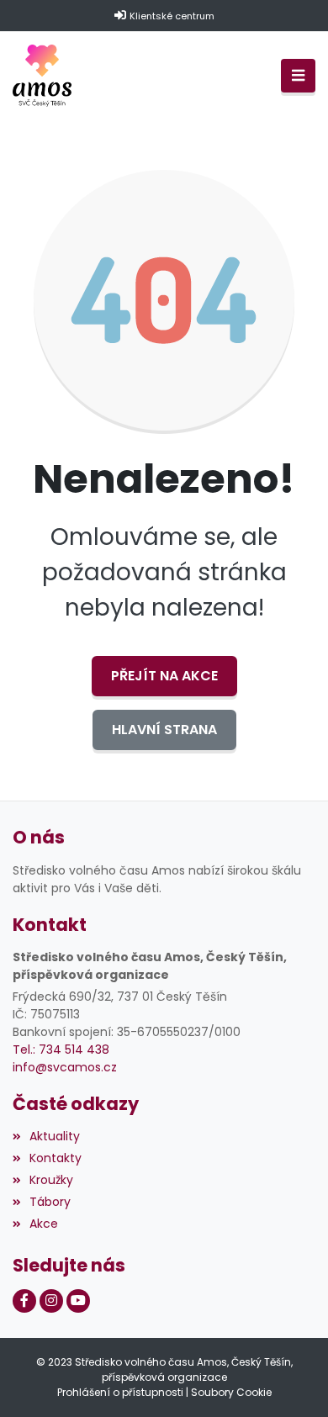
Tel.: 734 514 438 (61, 1049)
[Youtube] (78, 1301)
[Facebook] (24, 1301)
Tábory (50, 1201)
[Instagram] (51, 1301)
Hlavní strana (164, 729)
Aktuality (54, 1136)
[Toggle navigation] (298, 76)
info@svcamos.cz (65, 1067)
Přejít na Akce (164, 675)
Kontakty (55, 1158)
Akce (43, 1223)
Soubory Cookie (231, 1392)
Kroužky (51, 1179)
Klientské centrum (172, 16)
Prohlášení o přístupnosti (120, 1392)
